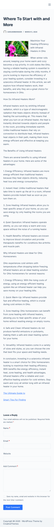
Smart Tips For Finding (14, 399)
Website (7, 453)
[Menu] (49, 4)
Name (6, 428)
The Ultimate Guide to (14, 393)
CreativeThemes (11, 524)
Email (6, 441)
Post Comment (13, 507)
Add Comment (10, 466)
